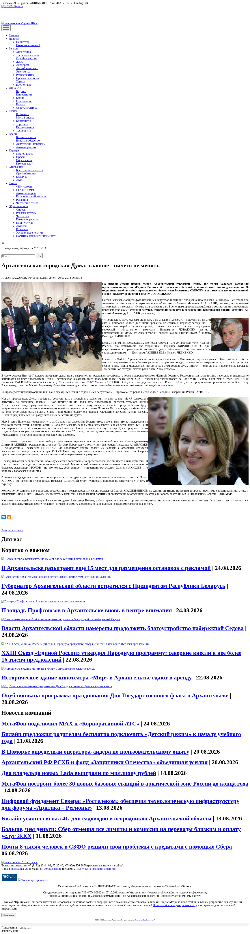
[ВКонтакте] (3, 517)
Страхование (24, 101)
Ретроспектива (25, 74)
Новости (14, 38)
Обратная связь (18, 206)
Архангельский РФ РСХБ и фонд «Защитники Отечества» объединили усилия (104, 762)
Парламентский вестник (31, 196)
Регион (13, 48)
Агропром (22, 64)
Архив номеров (26, 193)
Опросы (21, 209)
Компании (22, 114)
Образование (24, 160)
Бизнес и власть (26, 137)
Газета (13, 183)
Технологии (23, 130)
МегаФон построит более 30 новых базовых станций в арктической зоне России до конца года (124, 783)
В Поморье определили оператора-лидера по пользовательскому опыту (95, 751)
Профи (20, 156)
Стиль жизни (17, 166)
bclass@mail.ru (19, 868)
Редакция (22, 199)
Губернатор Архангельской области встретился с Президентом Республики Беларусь (113, 585)
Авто (19, 180)
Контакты (22, 229)
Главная (14, 35)
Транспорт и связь (27, 55)
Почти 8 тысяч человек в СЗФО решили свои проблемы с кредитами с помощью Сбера (116, 846)
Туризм (20, 81)
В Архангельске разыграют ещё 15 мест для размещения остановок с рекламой (106, 568)
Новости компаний (28, 45)
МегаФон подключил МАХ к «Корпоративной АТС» (70, 723)
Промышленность (27, 78)
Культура (21, 176)
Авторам (21, 226)
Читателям (22, 216)
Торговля (22, 124)
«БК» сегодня (24, 186)
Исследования (25, 127)
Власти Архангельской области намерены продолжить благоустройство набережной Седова (122, 628)
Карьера (14, 150)
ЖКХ (19, 61)
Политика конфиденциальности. (96, 868)
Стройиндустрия (26, 58)
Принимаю (8, 915)
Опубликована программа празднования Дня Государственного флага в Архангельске (114, 695)
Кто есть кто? (24, 163)
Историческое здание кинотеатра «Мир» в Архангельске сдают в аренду (96, 677)
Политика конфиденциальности (36, 235)
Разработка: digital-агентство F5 (145, 920)
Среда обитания (26, 173)
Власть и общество (28, 140)
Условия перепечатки (29, 232)
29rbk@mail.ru (52, 868)
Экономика (23, 71)
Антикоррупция (26, 147)
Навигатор (22, 41)
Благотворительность (29, 170)
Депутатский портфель (30, 143)
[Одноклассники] (9, 517)
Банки (20, 97)
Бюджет (21, 91)
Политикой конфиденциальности (174, 905)
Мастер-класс (24, 153)
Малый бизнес (25, 117)
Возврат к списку (12, 530)
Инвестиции (24, 94)
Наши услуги (24, 222)
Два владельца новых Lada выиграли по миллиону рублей (78, 773)
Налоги (20, 104)
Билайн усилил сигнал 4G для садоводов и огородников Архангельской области (106, 818)
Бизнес (13, 110)
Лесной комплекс (27, 68)
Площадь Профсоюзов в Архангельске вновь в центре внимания (86, 610)
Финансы (15, 87)
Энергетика (23, 51)
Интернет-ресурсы (27, 219)
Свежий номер (25, 189)
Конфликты (23, 120)
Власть (13, 133)
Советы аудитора (26, 107)
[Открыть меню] (6, 28)
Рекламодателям (26, 212)
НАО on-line (23, 84)
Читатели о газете (27, 203)
